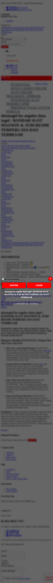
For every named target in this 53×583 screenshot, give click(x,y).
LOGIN (39, 285)
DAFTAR (14, 285)
